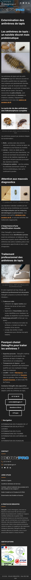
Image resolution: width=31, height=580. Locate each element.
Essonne (24, 375)
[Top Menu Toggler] (28, 10)
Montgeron (19, 373)
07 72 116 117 (7, 2)
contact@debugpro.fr (10, 4)
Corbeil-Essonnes (9, 380)
